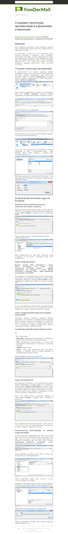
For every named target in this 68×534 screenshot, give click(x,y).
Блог (44, 528)
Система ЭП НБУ (38, 528)
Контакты (32, 529)
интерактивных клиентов (33, 53)
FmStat (28, 523)
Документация (20, 37)
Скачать (48, 528)
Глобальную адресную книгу (30, 307)
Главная (19, 528)
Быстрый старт (33, 37)
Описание (24, 528)
